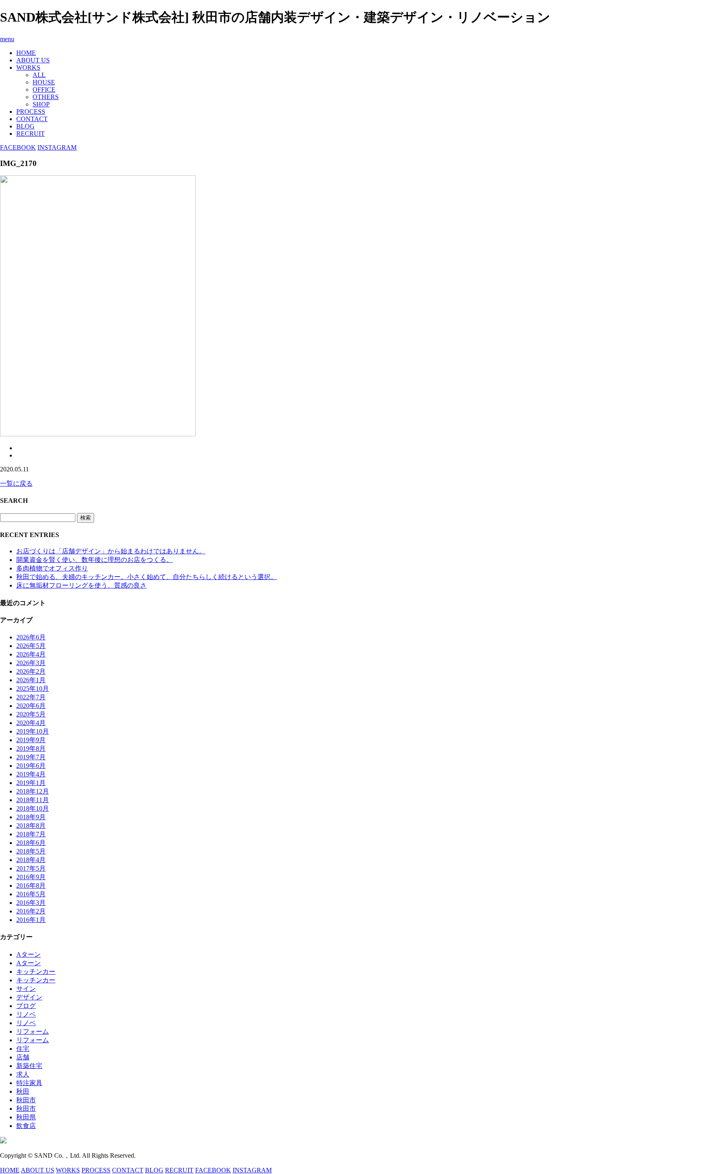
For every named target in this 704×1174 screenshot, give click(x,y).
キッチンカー (35, 971)
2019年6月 (31, 765)
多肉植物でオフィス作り (52, 568)
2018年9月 (31, 817)
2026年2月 (31, 671)
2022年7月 (31, 697)
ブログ (26, 1005)
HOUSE (44, 82)
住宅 (22, 1048)
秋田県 (26, 1117)
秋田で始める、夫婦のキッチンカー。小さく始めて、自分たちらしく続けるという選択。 (146, 576)
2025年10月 (32, 688)
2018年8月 (31, 825)
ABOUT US (33, 60)
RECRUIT (30, 133)
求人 (22, 1074)
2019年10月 (32, 731)
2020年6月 (31, 705)
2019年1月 (31, 782)
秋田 (22, 1091)
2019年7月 (31, 757)
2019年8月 (31, 748)
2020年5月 (31, 714)
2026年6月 (31, 637)
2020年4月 (31, 722)
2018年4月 (31, 859)
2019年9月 (31, 739)
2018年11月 (32, 799)
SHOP (41, 104)
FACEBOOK (18, 147)
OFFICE (44, 89)
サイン (26, 988)
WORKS (28, 67)
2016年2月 (31, 911)
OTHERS (46, 96)
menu (7, 38)
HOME (26, 52)
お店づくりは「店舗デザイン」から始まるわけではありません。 (110, 551)
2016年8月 (31, 885)
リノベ (26, 1014)
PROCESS (30, 111)
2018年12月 (32, 791)
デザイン (29, 997)
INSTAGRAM (57, 147)
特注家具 (29, 1082)
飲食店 (26, 1125)
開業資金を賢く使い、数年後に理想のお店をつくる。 (94, 559)
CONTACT (32, 118)
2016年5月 (31, 894)
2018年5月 (31, 851)
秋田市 (26, 1100)
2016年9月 (31, 876)
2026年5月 (31, 645)
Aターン (28, 954)
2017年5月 (31, 868)
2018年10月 (32, 808)
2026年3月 (31, 662)
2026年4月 (31, 654)
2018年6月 (31, 842)
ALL (39, 74)
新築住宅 (29, 1065)
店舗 (22, 1057)
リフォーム (32, 1031)
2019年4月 (31, 774)
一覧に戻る (16, 483)
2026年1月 (31, 680)
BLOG (25, 126)
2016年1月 (31, 919)
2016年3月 (31, 902)
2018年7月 (31, 834)
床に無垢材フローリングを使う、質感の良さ (81, 585)
